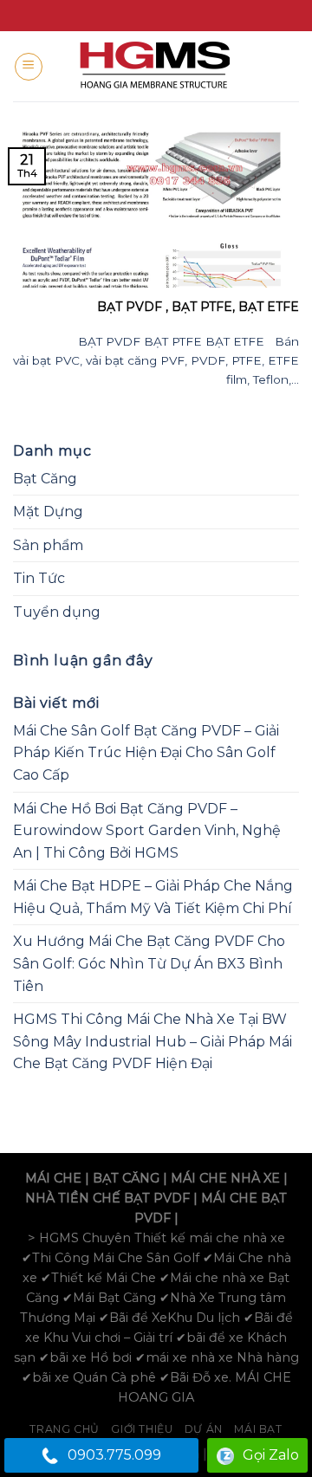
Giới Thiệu (141, 1428)
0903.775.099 (114, 1455)
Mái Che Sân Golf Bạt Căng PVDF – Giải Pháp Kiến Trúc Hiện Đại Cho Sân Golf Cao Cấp (146, 752)
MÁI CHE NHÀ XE (225, 1178)
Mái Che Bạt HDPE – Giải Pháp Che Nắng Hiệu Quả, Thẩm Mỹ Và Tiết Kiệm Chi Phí (153, 897)
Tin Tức (39, 578)
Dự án (204, 1428)
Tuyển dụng (57, 612)
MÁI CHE (53, 1178)
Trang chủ (64, 1428)
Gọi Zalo (271, 1455)
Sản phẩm (48, 545)
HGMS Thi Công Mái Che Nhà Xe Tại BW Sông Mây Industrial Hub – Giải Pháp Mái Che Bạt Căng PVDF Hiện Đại (152, 1041)
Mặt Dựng (48, 511)
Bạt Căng (45, 478)
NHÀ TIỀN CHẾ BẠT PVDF (107, 1198)
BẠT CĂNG (126, 1178)
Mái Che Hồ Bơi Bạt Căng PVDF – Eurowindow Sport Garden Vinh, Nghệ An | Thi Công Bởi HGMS (147, 830)
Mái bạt (258, 1428)
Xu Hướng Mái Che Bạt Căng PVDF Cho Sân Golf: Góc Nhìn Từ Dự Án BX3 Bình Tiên (149, 963)
